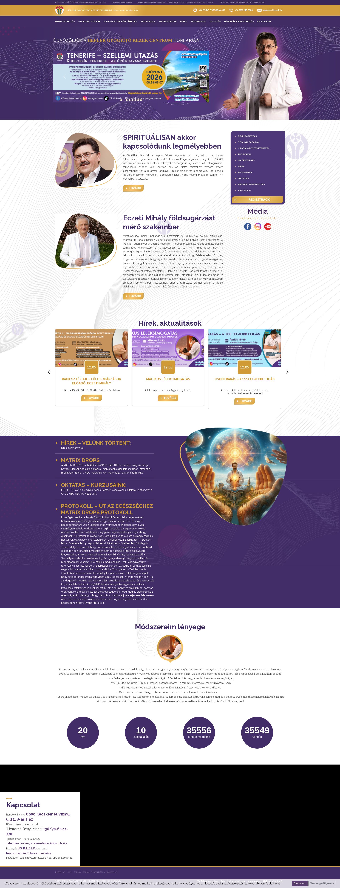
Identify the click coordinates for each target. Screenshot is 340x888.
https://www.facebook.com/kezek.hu (247, 2)
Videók (77, 872)
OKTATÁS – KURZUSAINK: (93, 485)
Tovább (135, 188)
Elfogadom (299, 883)
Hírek (69, 872)
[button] (248, 142)
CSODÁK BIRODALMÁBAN (94, 872)
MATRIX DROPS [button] (80, 460)
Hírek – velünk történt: (96, 443)
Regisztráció (259, 199)
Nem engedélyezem (322, 883)
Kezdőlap (60, 872)
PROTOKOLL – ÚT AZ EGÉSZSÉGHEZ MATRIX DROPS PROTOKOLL (107, 509)
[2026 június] (121, 100)
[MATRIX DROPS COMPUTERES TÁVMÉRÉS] (135, 100)
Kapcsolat (112, 872)
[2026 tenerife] (124, 100)
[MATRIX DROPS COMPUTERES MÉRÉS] (141, 100)
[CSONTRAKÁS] (127, 100)
